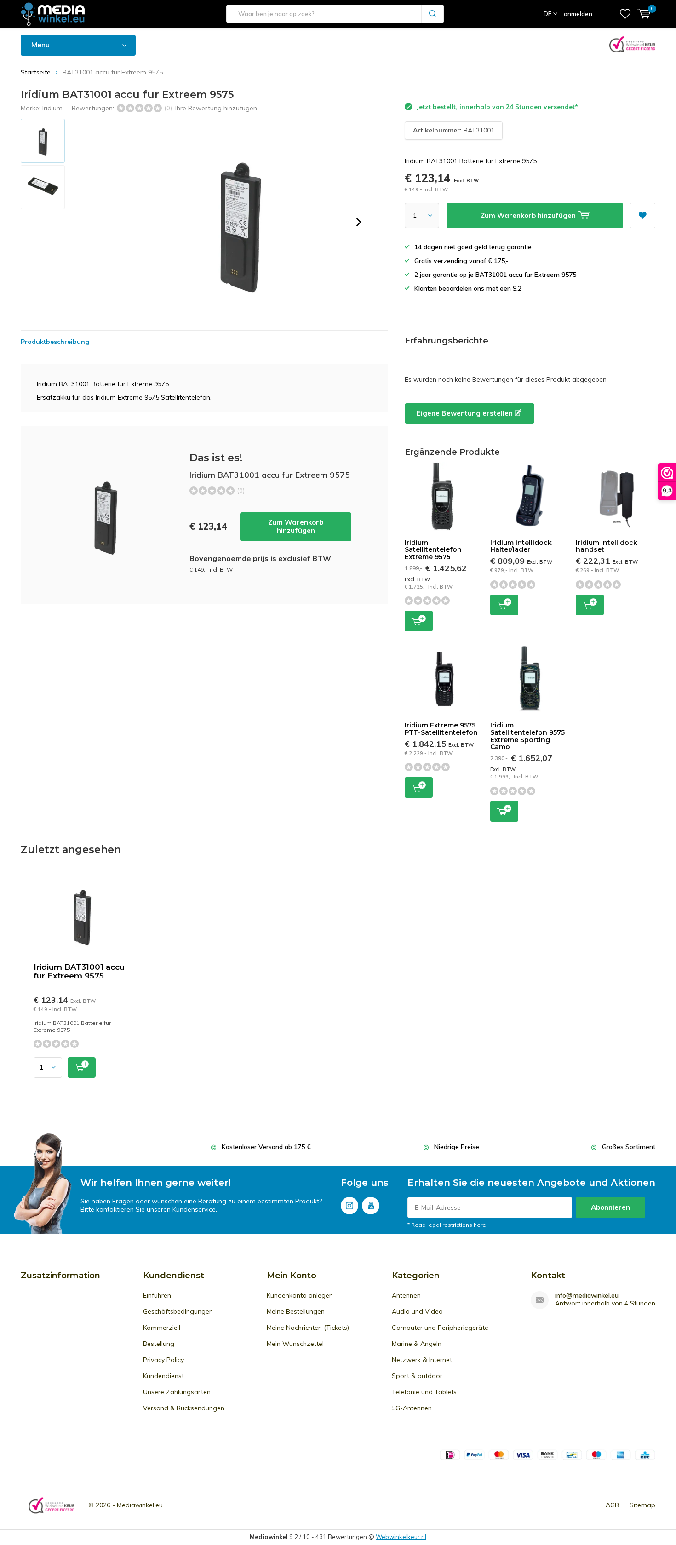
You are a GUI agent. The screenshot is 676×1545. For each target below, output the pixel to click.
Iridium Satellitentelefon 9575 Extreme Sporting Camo (527, 736)
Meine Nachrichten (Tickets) (308, 1327)
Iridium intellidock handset (606, 546)
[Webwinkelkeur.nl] (51, 1505)
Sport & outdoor (417, 1376)
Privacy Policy (163, 1360)
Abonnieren (610, 1207)
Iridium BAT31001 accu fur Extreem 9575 (79, 971)
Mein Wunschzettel (295, 1343)
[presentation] (359, 222)
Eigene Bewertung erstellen (466, 413)
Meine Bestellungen (296, 1311)
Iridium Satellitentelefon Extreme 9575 (433, 549)
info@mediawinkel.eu (587, 1295)
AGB (612, 1505)
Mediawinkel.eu (140, 1505)
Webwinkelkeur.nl (401, 1536)
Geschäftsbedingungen (178, 1311)
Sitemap (642, 1505)
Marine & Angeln (416, 1343)
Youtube (370, 1205)
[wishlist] (625, 14)
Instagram (349, 1205)
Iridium (52, 108)
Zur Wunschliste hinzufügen (642, 215)
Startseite (36, 72)
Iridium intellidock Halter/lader (521, 546)
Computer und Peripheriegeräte (440, 1327)
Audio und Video (417, 1311)
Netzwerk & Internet (422, 1360)
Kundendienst (163, 1376)
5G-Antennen (412, 1408)
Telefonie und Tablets (424, 1392)
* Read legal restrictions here (446, 1224)
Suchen (433, 14)
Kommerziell (161, 1327)
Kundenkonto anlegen (300, 1295)
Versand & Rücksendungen (183, 1408)
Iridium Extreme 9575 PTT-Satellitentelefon (441, 729)
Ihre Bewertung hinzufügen (216, 108)
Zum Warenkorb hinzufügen (295, 526)
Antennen (406, 1295)
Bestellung (158, 1343)
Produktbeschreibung (55, 342)
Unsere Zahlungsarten (177, 1392)
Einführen (157, 1295)
